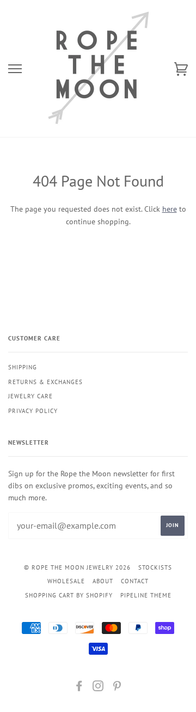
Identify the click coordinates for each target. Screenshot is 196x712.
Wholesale (66, 581)
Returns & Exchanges (45, 382)
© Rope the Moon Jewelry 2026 (77, 567)
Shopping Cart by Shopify (69, 595)
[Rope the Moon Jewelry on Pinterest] (117, 688)
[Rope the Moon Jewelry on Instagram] (98, 688)
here (169, 209)
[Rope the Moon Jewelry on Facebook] (79, 688)
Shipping (22, 367)
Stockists (155, 567)
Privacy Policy (33, 411)
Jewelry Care (30, 396)
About (103, 581)
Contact (135, 581)
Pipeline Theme (145, 595)
